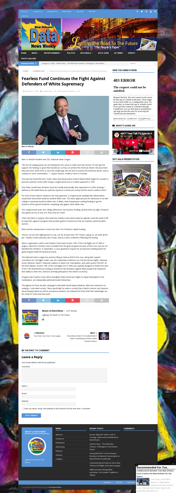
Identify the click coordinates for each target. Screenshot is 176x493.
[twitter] (142, 11)
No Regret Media (55, 487)
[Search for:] (141, 63)
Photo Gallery (28, 58)
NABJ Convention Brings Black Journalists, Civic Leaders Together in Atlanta (104, 472)
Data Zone (103, 53)
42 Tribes (118, 53)
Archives (92, 11)
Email (24, 393)
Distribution (52, 11)
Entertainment (52, 53)
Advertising (66, 11)
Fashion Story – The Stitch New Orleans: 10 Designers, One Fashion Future (104, 447)
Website (25, 401)
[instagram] (146, 11)
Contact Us (37, 11)
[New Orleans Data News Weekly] (88, 49)
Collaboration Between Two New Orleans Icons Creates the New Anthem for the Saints (155, 473)
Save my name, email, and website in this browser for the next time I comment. (57, 408)
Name (24, 386)
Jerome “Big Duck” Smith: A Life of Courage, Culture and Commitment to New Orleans (104, 437)
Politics (71, 53)
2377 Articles (71, 311)
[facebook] (137, 11)
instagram (131, 482)
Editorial (80, 11)
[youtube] (151, 11)
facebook (107, 482)
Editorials (85, 53)
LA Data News (47, 91)
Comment (26, 366)
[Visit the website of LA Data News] (43, 319)
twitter (119, 482)
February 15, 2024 (32, 91)
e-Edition (24, 16)
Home (23, 53)
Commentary (62, 91)
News (34, 53)
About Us (24, 11)
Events (131, 53)
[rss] (155, 11)
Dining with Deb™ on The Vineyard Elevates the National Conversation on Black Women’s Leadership (105, 456)
